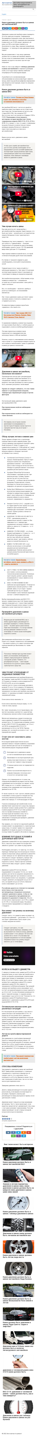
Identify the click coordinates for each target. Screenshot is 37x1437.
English (4, 14)
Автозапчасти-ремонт (11, 3)
